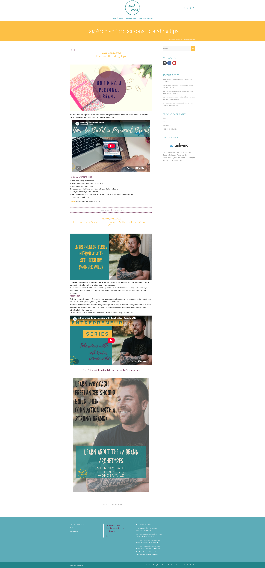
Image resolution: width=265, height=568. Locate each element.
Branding (105, 53)
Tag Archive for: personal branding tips (132, 30)
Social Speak (115, 53)
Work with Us (167, 125)
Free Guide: (111, 370)
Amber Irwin (119, 210)
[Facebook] (184, 7)
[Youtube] (190, 7)
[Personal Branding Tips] (111, 88)
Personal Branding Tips (111, 56)
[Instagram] (187, 7)
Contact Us (73, 528)
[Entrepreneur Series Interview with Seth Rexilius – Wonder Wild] (111, 257)
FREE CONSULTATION (170, 129)
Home (177, 39)
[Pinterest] (193, 7)
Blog (181, 39)
